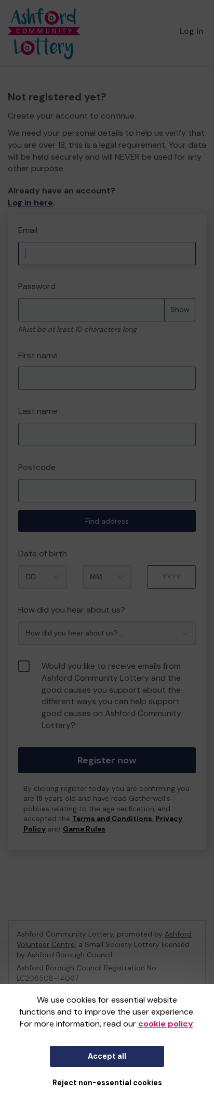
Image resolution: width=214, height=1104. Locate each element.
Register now (107, 760)
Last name (38, 411)
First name (38, 355)
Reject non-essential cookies (107, 1082)
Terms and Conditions (112, 818)
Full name (17, 219)
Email (27, 230)
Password (37, 286)
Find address (107, 521)
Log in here (30, 202)
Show (180, 309)
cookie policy (165, 1023)
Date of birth (42, 553)
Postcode (37, 467)
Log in (192, 30)
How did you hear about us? (71, 609)
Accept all (107, 1056)
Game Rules (84, 829)
